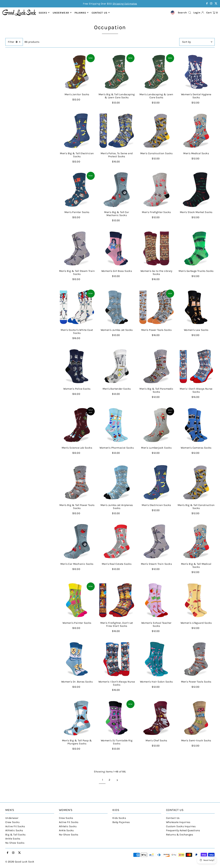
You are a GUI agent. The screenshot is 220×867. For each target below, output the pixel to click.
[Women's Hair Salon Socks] (156, 659)
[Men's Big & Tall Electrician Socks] (77, 130)
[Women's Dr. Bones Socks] (77, 659)
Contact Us (173, 817)
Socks (43, 12)
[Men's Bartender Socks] (116, 366)
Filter (11, 41)
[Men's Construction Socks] (156, 130)
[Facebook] (207, 3)
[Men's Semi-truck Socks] (196, 717)
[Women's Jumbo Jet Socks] (116, 307)
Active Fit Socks (15, 826)
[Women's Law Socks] (196, 307)
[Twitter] (216, 3)
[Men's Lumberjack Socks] (156, 425)
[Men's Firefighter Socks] (156, 189)
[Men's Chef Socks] (156, 717)
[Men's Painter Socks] (77, 189)
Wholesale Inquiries (178, 822)
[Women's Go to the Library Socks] (156, 248)
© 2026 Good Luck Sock (19, 861)
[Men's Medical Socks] (196, 130)
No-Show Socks (68, 834)
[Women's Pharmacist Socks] (116, 425)
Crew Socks (12, 822)
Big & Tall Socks (15, 834)
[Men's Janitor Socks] (77, 72)
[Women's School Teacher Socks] (156, 600)
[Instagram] (211, 3)
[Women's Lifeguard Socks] (196, 600)
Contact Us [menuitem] (99, 12)
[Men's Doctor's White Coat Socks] (77, 307)
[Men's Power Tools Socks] (156, 307)
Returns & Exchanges (179, 834)
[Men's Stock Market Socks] (196, 189)
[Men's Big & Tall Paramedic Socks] (156, 366)
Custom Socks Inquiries (181, 826)
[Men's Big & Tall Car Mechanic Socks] (116, 189)
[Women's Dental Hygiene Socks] (196, 72)
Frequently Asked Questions (183, 830)
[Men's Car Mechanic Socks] (77, 541)
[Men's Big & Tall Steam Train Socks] (77, 248)
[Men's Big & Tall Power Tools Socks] (77, 482)
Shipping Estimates (125, 3)
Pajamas (80, 12)
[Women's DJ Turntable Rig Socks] (116, 717)
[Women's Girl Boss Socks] (116, 248)
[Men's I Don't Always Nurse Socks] (196, 366)
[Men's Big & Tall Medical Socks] (196, 541)
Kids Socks (119, 817)
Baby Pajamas (121, 822)
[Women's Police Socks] (77, 366)
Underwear (61, 12)
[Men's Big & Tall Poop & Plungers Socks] (77, 717)
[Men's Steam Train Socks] (156, 541)
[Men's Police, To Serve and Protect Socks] (116, 130)
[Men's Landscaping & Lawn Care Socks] (156, 72)
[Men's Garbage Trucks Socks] (196, 248)
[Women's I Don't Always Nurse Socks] (116, 659)
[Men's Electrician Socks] (156, 482)
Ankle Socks (12, 838)
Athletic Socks (14, 830)
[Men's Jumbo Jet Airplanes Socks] (116, 482)
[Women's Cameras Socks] (196, 425)
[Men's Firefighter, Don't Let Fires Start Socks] (116, 600)
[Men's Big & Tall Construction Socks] (196, 482)
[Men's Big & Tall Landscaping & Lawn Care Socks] (116, 72)
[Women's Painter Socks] (77, 600)
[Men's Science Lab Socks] (77, 425)
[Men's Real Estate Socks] (116, 541)
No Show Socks (14, 842)
